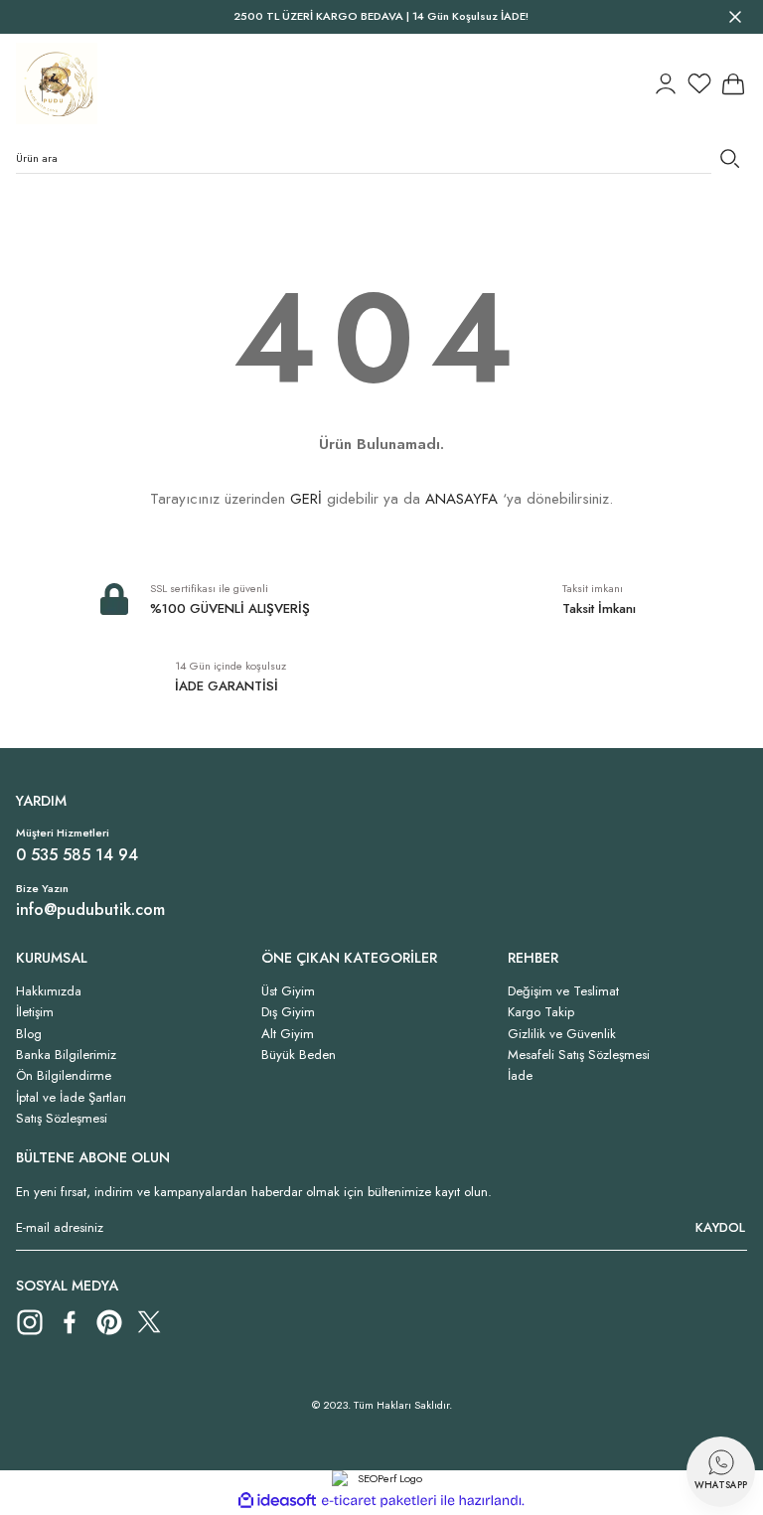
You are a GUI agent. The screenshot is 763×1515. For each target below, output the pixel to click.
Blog (29, 1033)
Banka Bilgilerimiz (66, 1054)
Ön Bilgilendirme (63, 1075)
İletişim (35, 1011)
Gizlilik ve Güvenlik (562, 1033)
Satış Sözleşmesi (61, 1118)
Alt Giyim (287, 1033)
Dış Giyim (288, 1011)
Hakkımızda (48, 991)
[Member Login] (666, 83)
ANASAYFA (461, 499)
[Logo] (56, 83)
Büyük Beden (298, 1054)
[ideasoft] (277, 1501)
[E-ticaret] (379, 1500)
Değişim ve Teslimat (563, 991)
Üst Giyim (288, 991)
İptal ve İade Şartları (71, 1097)
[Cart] (733, 83)
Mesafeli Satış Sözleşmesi (579, 1054)
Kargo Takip (541, 1011)
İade (520, 1075)
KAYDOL (720, 1227)
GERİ (306, 499)
